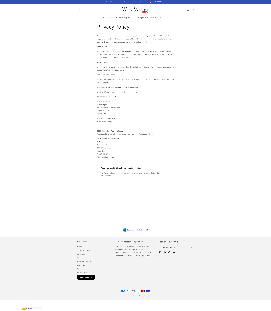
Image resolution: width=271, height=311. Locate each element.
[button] (79, 10)
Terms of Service (82, 269)
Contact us (81, 254)
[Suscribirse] (191, 247)
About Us (80, 258)
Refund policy (82, 273)
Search (79, 247)
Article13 (111, 134)
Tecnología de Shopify (141, 295)
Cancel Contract (86, 277)
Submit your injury (83, 250)
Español (30, 309)
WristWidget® (132, 295)
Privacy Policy (81, 265)
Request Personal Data (85, 261)
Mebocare (101, 142)
